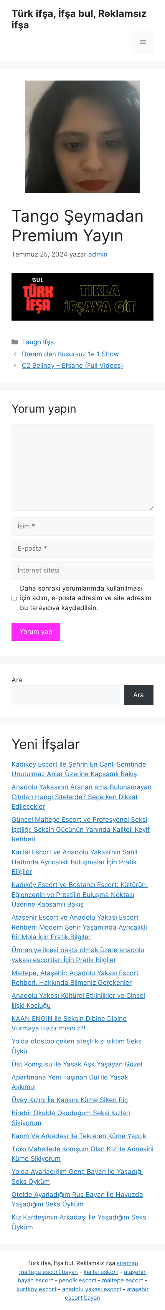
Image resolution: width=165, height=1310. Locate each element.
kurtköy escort (36, 1289)
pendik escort (77, 1280)
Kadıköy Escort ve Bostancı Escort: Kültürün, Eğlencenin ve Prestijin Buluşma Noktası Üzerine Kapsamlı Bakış (80, 894)
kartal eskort (101, 1271)
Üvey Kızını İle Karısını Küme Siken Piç (70, 1100)
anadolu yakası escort (91, 1289)
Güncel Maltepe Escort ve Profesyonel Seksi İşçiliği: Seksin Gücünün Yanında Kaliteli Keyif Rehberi (81, 829)
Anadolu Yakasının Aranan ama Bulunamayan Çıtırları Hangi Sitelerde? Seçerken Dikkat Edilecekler (82, 796)
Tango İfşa (38, 342)
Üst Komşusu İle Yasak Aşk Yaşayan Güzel (77, 1064)
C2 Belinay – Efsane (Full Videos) (72, 365)
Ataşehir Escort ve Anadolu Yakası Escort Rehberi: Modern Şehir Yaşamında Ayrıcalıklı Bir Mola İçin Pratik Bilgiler (79, 927)
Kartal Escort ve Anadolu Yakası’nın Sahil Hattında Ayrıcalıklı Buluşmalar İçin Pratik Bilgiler (74, 862)
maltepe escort (122, 1280)
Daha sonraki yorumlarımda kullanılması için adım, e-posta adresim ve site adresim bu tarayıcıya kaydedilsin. (86, 598)
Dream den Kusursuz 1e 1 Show (70, 354)
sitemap (127, 1263)
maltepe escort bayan (48, 1271)
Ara (17, 680)
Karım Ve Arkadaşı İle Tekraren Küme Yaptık (79, 1136)
